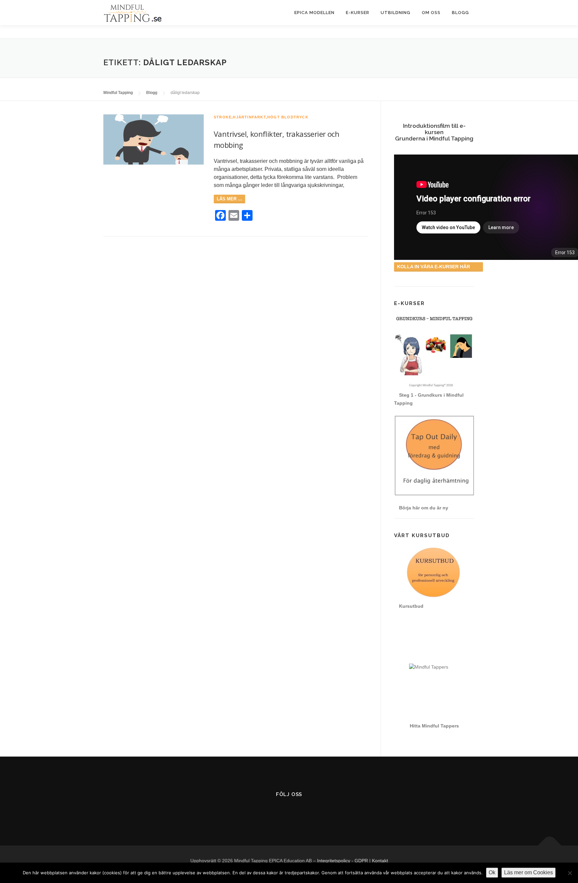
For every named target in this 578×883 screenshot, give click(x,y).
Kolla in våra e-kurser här (434, 266)
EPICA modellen (314, 12)
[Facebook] (273, 811)
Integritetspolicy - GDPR (342, 860)
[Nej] (569, 873)
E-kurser (357, 12)
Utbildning (395, 12)
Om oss (431, 12)
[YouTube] (289, 811)
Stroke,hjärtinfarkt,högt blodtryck (261, 117)
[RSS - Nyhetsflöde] (305, 811)
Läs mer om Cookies (528, 872)
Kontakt (380, 860)
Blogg (460, 12)
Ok (492, 872)
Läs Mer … (229, 198)
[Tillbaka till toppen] (550, 846)
